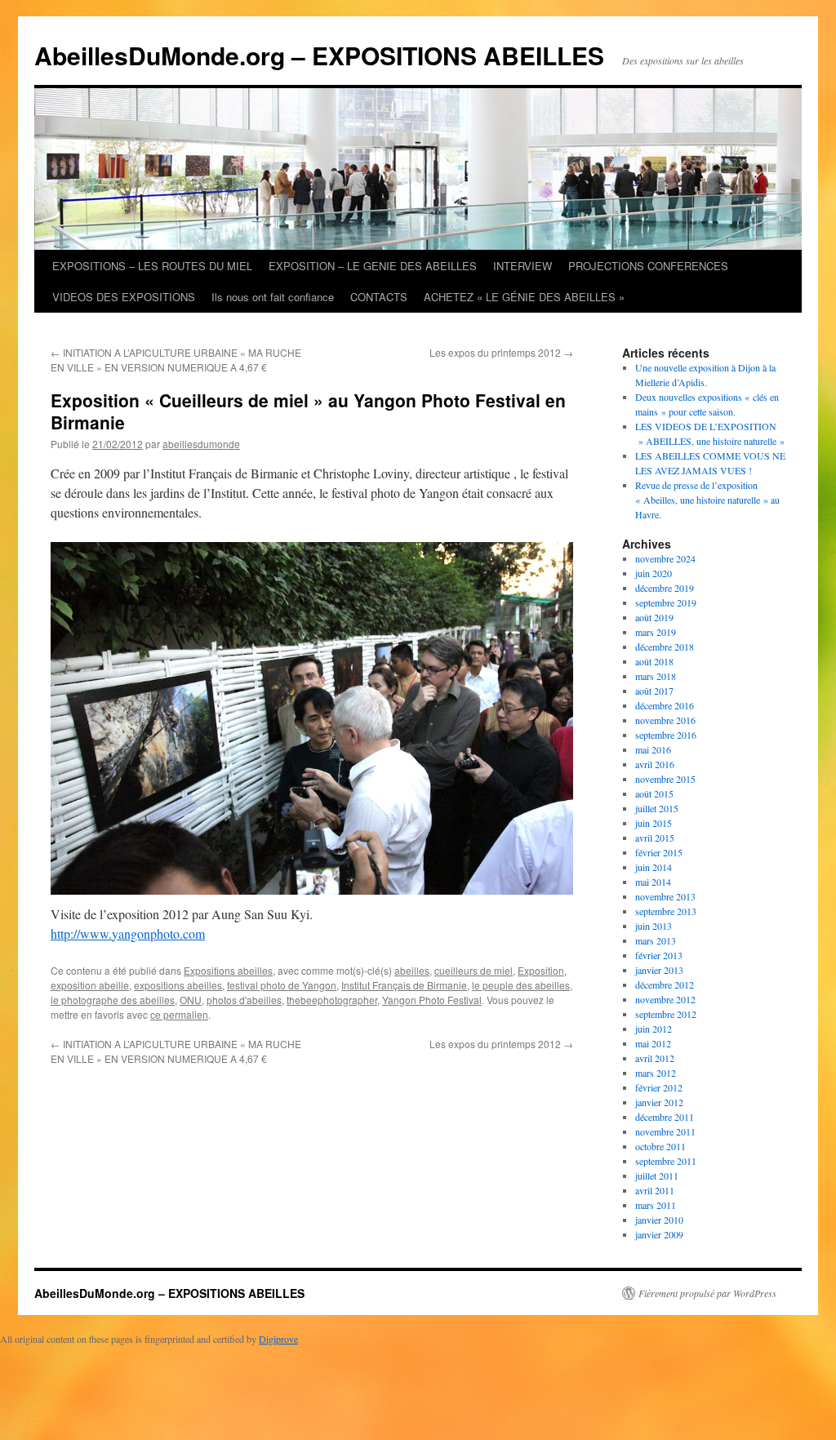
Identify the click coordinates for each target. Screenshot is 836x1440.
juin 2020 (653, 573)
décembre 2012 (664, 984)
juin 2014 (653, 866)
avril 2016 (654, 764)
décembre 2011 (664, 1116)
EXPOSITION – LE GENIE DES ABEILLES (373, 265)
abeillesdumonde (201, 444)
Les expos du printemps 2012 (501, 352)
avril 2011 (654, 1190)
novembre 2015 (665, 778)
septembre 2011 (665, 1160)
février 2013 (659, 955)
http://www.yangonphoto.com (128, 933)
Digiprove (278, 1338)
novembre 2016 (665, 720)
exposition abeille (90, 985)
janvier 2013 (659, 969)
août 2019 (654, 617)
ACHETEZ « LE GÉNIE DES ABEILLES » (524, 296)
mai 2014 (653, 881)
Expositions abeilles (228, 970)
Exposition (541, 970)
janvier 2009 (659, 1234)
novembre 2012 (665, 999)
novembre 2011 (665, 1131)
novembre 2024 (665, 558)
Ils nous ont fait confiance (272, 296)
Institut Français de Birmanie (404, 985)
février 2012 (659, 1087)
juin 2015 (653, 822)
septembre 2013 (665, 911)
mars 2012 (655, 1072)
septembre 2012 (665, 1013)
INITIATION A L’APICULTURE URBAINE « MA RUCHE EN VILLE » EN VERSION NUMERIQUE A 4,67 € (176, 359)
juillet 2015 (656, 808)
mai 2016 (653, 749)
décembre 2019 (664, 587)
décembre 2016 (664, 705)
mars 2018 (655, 675)
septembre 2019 (665, 602)
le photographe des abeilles (113, 1000)
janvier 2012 (659, 1102)
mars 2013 (655, 940)
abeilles (411, 970)
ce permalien (179, 1014)
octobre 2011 (660, 1146)
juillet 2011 (656, 1175)
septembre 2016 (665, 734)
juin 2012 (653, 1028)
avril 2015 (654, 837)
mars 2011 (655, 1204)
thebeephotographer (332, 1000)
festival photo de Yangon (281, 985)
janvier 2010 (659, 1219)
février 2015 (659, 852)
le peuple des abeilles (521, 985)
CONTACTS (378, 296)
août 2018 (654, 661)
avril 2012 (654, 1057)
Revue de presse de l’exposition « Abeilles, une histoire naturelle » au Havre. (707, 499)
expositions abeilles (178, 985)
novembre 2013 (665, 896)
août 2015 (654, 793)
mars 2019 (655, 631)
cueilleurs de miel (473, 970)
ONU (191, 1000)
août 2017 (654, 690)
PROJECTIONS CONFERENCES (648, 265)
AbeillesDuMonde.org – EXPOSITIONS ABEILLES (319, 55)
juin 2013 (653, 925)
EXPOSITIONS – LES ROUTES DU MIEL (152, 265)
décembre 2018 (664, 646)
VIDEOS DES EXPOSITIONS (123, 296)
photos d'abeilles (244, 1000)
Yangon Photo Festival (432, 1000)
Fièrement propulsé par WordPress (707, 1293)
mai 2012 (653, 1043)
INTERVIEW (522, 265)
